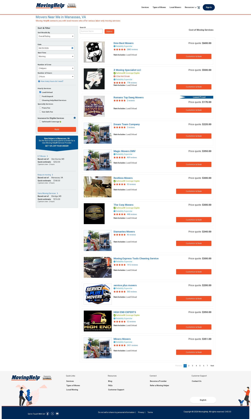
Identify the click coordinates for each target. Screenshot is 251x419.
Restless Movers (123, 177)
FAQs (110, 385)
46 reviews (131, 235)
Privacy (141, 412)
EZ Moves (42, 156)
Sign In (209, 7)
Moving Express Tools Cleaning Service (136, 258)
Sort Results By (44, 33)
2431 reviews (132, 345)
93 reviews (131, 184)
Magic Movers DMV (124, 151)
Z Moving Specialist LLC (127, 69)
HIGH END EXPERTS (125, 312)
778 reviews (132, 83)
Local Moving (72, 390)
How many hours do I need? (51, 81)
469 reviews (132, 157)
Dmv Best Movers (123, 43)
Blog (110, 381)
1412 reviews (132, 265)
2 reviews (131, 100)
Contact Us (196, 381)
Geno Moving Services (47, 193)
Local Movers (175, 7)
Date (39, 44)
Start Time (42, 53)
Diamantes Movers (124, 231)
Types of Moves (159, 7)
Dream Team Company (127, 124)
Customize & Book (194, 56)
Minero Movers (122, 338)
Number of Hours (45, 73)
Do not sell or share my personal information (116, 412)
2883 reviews (132, 49)
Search (83, 27)
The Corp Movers (123, 204)
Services (145, 7)
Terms (150, 412)
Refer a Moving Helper (159, 385)
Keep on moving (44, 175)
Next (213, 366)
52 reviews (131, 322)
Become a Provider (158, 381)
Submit (109, 31)
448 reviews (132, 214)
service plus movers (125, 285)
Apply (57, 129)
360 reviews (132, 292)
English (203, 400)
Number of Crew (44, 65)
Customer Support (116, 390)
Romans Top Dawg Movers (129, 97)
